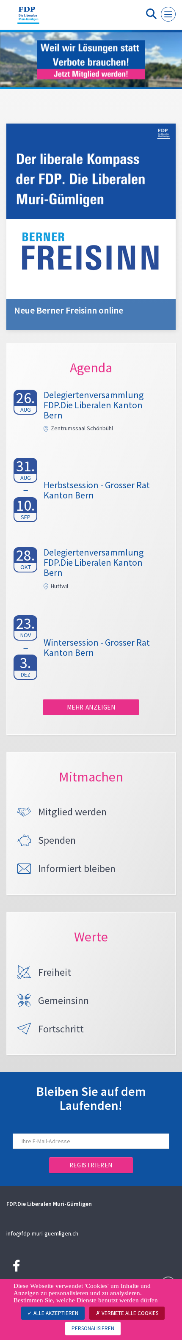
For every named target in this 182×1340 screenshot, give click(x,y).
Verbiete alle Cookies (129, 1313)
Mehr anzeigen (91, 707)
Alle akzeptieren (55, 1313)
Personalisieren (93, 1328)
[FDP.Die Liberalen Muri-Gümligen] (28, 18)
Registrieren (91, 1165)
